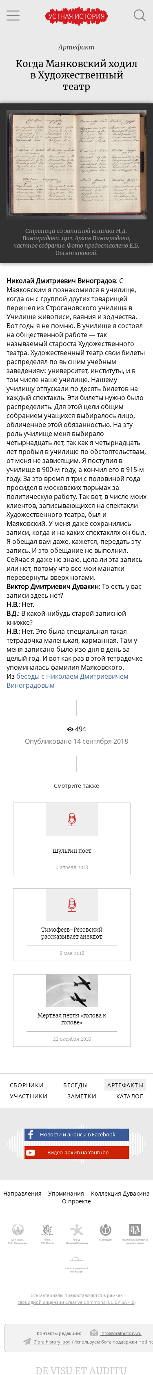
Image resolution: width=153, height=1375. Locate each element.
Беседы (75, 1085)
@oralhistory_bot (51, 1342)
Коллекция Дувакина (120, 1193)
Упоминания (66, 1193)
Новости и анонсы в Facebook (77, 1134)
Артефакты (125, 1085)
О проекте (76, 1201)
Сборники (27, 1085)
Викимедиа (105, 1239)
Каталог (129, 1096)
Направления (22, 1193)
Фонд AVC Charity (47, 1241)
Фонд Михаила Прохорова (77, 1241)
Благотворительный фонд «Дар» (76, 1270)
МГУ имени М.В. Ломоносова (17, 1241)
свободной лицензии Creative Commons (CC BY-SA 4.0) (76, 1302)
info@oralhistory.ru (121, 1333)
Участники (28, 1096)
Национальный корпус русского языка (135, 1241)
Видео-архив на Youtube (78, 1152)
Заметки (81, 1096)
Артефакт (76, 47)
